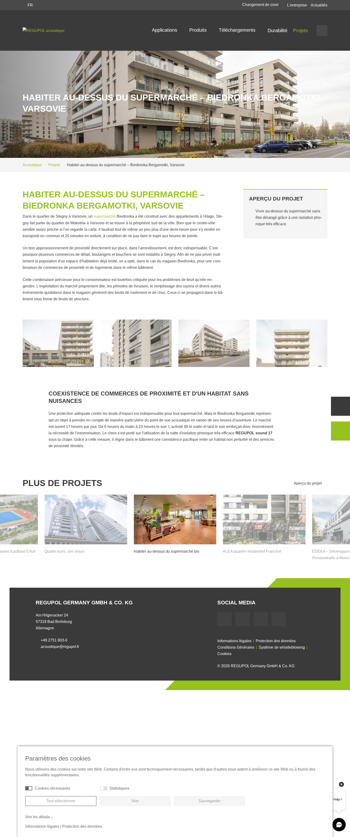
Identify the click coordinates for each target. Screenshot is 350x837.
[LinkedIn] (261, 619)
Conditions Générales (235, 647)
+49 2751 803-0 (54, 640)
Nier (135, 801)
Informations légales (234, 641)
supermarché (105, 216)
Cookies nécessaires (52, 788)
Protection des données (276, 641)
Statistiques (119, 788)
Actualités (319, 5)
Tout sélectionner (60, 801)
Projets (300, 30)
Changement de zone (261, 5)
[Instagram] (279, 619)
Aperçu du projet (308, 483)
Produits (198, 30)
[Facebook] (224, 619)
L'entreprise (297, 5)
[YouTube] (242, 619)
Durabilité (277, 30)
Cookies (224, 654)
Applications (165, 30)
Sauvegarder (209, 801)
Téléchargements (238, 30)
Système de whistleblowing (282, 647)
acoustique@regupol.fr (60, 647)
